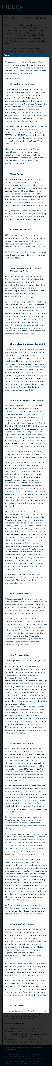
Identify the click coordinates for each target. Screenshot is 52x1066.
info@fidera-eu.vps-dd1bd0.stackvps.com (23, 443)
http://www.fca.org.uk (27, 121)
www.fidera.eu (11, 73)
